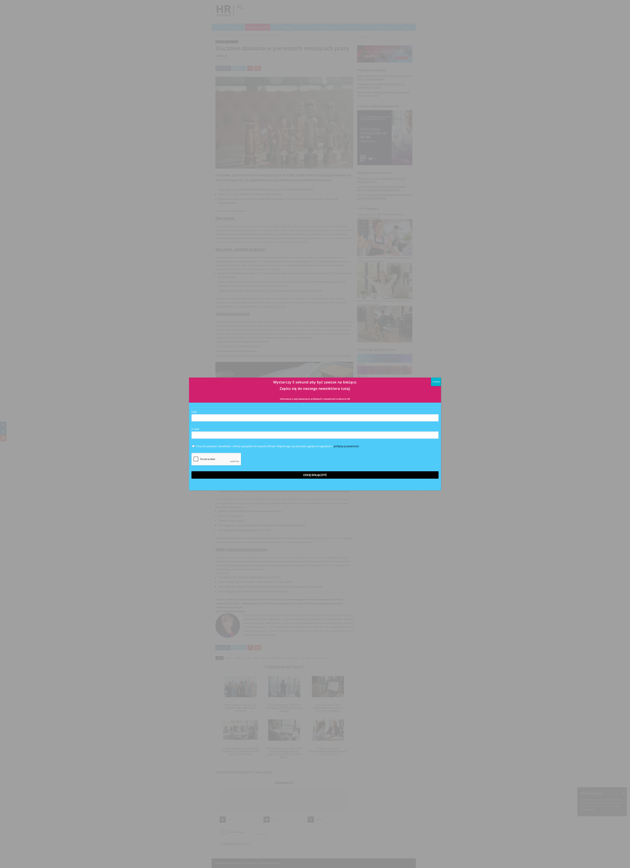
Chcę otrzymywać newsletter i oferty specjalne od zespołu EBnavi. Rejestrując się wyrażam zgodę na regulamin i (277, 446)
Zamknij (436, 381)
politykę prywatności (346, 446)
